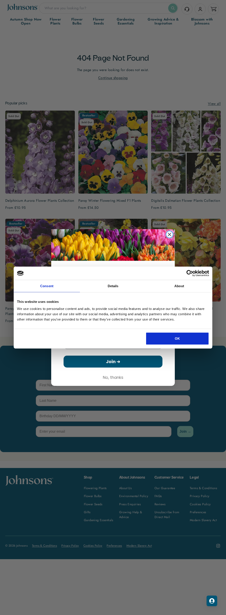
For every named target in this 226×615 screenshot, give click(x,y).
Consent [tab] (46, 286)
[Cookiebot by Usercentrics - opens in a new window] (189, 273)
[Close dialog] (169, 234)
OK (177, 338)
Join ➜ (113, 361)
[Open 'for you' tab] (212, 601)
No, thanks (113, 377)
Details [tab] (113, 286)
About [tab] (179, 286)
